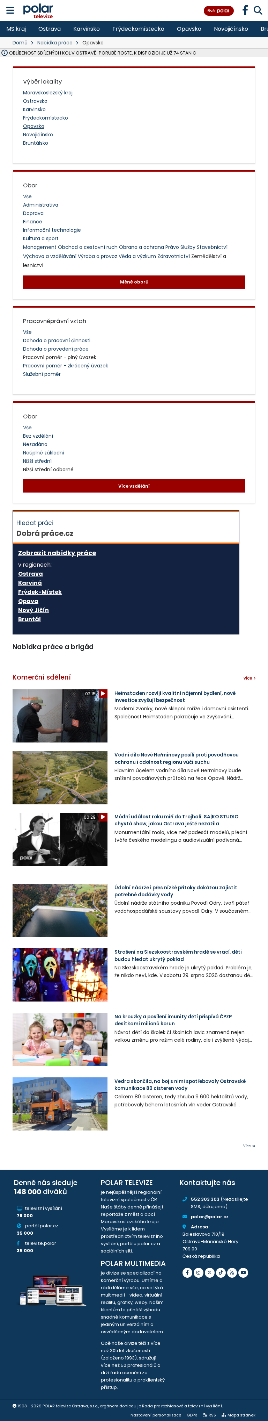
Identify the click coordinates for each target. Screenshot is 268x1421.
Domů (20, 42)
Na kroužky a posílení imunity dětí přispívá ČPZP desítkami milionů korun (173, 1020)
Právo (172, 247)
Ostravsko (35, 101)
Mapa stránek (241, 1415)
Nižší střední (37, 461)
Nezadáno (35, 444)
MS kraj (16, 29)
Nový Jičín (33, 610)
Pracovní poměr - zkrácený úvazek (65, 365)
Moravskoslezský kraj (48, 92)
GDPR (192, 1415)
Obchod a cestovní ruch (88, 247)
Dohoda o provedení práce (56, 348)
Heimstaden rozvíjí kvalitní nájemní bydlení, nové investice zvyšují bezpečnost (175, 697)
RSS (212, 1415)
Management (40, 247)
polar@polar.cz (210, 1216)
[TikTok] (221, 1273)
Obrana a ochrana (142, 247)
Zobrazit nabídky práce (57, 552)
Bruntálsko (35, 142)
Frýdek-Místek (40, 592)
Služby (188, 247)
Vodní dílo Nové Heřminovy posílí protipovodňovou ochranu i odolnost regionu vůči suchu (176, 758)
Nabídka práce (55, 42)
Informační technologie (52, 230)
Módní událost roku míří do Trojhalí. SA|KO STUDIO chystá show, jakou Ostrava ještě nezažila (176, 820)
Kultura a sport (41, 238)
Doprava (33, 213)
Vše (27, 196)
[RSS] (232, 1273)
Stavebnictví (212, 247)
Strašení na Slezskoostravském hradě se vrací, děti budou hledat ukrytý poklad (178, 955)
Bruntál (29, 619)
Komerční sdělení (42, 677)
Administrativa (40, 204)
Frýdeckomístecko (138, 29)
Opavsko (189, 29)
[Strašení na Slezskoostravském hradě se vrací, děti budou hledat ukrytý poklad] (60, 975)
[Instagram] (198, 1273)
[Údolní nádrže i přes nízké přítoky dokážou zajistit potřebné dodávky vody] (60, 910)
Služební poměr (42, 374)
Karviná (30, 583)
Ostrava (49, 29)
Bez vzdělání (38, 435)
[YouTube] (243, 1273)
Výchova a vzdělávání (50, 256)
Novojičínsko (231, 29)
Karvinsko (86, 29)
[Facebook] (187, 1273)
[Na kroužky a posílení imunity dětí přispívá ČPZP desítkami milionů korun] (60, 1039)
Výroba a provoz (98, 256)
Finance (32, 221)
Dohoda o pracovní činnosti (56, 340)
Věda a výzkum (138, 256)
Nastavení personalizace (156, 1415)
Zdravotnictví (174, 256)
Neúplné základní (43, 452)
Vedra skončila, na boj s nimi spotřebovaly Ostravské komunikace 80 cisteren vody (180, 1085)
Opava (28, 601)
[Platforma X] (210, 1273)
